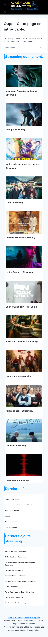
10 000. (7, 516)
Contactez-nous (15, 617)
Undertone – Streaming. (17, 480)
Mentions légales (32, 617)
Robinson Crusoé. (12, 510)
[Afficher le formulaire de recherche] (5, 12)
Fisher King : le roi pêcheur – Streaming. (19, 592)
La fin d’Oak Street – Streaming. (21, 307)
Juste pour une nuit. (13, 522)
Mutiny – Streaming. (16, 129)
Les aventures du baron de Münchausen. (21, 505)
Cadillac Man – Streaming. (14, 597)
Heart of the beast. (12, 499)
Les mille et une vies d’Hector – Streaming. (20, 581)
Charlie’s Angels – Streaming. (15, 603)
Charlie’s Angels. (11, 527)
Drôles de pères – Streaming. (15, 557)
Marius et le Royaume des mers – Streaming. (22, 166)
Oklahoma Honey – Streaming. (21, 237)
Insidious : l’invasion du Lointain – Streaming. (23, 93)
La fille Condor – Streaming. (19, 272)
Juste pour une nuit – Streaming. (22, 341)
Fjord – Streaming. (15, 203)
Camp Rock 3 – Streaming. (19, 376)
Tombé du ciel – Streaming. (19, 411)
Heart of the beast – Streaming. (16, 551)
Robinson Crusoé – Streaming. (16, 576)
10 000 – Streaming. (12, 587)
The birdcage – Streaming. (14, 570)
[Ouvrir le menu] (5, 5)
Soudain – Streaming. (16, 446)
